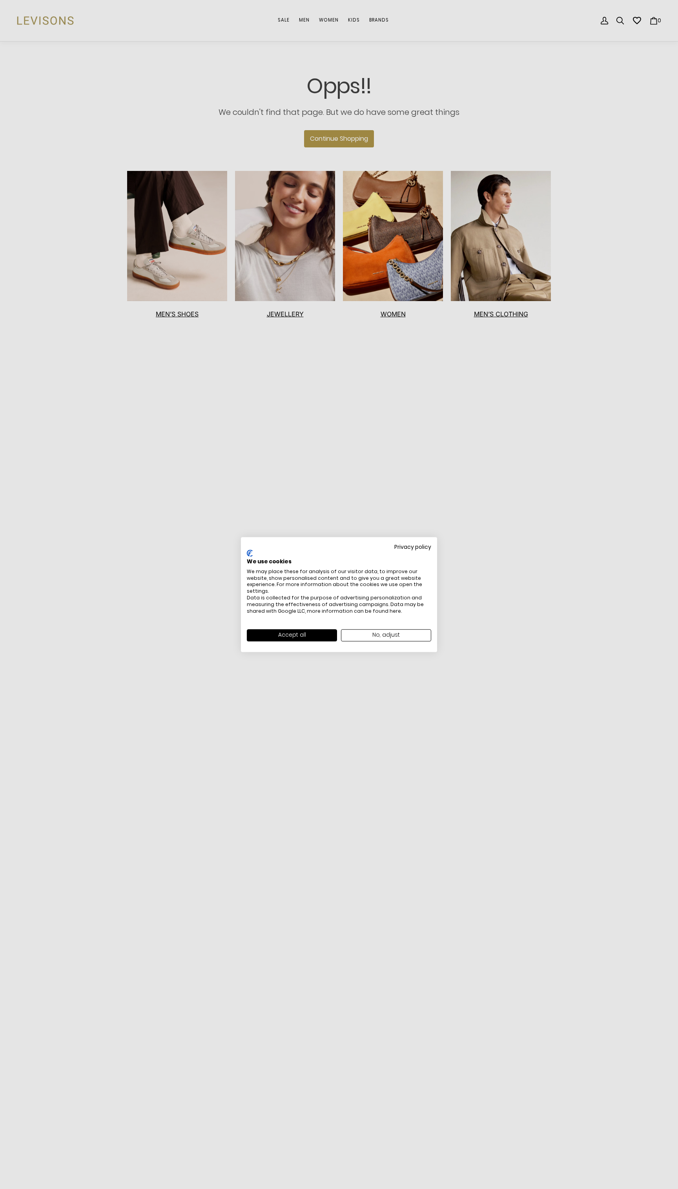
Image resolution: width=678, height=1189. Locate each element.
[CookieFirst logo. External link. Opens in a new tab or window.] (250, 553)
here (395, 611)
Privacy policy (412, 547)
